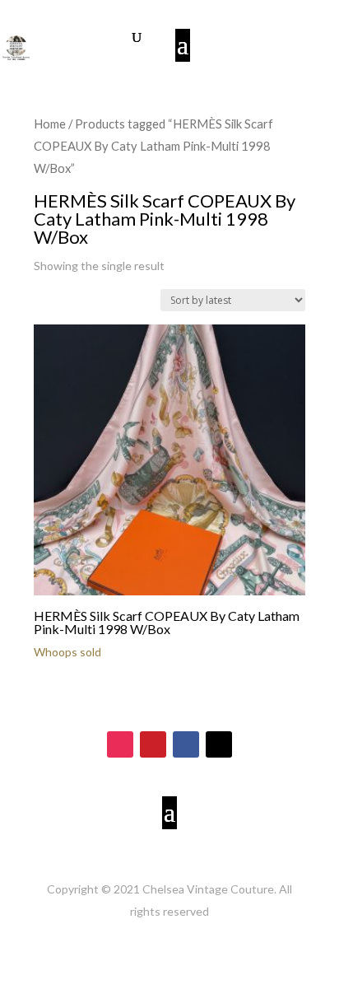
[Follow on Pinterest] (153, 744)
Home (50, 123)
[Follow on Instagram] (120, 744)
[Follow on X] (219, 744)
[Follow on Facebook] (186, 744)
